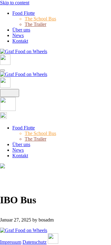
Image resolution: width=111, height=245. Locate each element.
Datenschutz (35, 242)
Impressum (10, 242)
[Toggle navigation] (2, 70)
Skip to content (14, 2)
